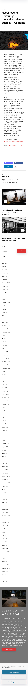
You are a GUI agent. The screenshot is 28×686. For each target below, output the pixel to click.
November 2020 (6, 437)
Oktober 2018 (5, 519)
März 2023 (4, 348)
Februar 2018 (5, 545)
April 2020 (4, 460)
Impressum (4, 660)
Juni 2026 (4, 263)
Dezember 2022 (5, 358)
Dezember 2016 (5, 565)
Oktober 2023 (5, 329)
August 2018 (5, 525)
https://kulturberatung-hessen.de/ (13, 141)
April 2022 (4, 384)
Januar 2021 (5, 430)
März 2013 (4, 581)
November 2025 (6, 283)
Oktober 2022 (5, 365)
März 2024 (4, 315)
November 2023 (6, 325)
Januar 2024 (5, 322)
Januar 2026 (5, 276)
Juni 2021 (4, 414)
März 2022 (4, 388)
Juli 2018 (4, 529)
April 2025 (4, 292)
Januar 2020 (5, 469)
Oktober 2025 (5, 286)
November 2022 (6, 361)
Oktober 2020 (5, 440)
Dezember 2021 (5, 394)
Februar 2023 (5, 351)
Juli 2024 (4, 306)
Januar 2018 (5, 548)
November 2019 (6, 476)
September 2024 (6, 302)
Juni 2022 (4, 378)
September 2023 (6, 332)
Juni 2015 (4, 574)
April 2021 (4, 420)
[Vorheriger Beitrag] (14, 197)
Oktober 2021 (5, 401)
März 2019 (4, 502)
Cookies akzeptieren (14, 672)
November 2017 (6, 555)
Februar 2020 (5, 466)
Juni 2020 (4, 453)
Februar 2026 (5, 273)
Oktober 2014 (5, 578)
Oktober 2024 (5, 299)
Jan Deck (5, 176)
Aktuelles (4, 9)
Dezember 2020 (5, 433)
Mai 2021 (4, 417)
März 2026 (4, 269)
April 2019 (4, 499)
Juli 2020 (4, 450)
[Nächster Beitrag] (14, 225)
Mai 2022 (4, 381)
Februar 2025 (5, 296)
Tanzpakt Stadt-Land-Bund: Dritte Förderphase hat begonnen (12, 212)
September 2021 (6, 404)
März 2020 (4, 463)
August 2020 (5, 447)
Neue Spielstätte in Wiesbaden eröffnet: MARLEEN (13, 239)
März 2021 (4, 424)
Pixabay (20, 145)
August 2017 (5, 558)
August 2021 (5, 407)
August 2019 (5, 486)
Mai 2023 (4, 342)
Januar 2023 (5, 355)
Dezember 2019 (5, 473)
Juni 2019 (4, 492)
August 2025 (5, 289)
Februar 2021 (5, 427)
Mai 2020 (4, 456)
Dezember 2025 (5, 279)
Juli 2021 (4, 410)
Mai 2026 (4, 266)
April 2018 (4, 538)
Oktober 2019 (5, 479)
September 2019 (6, 483)
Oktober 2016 (5, 571)
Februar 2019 (5, 506)
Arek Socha (12, 145)
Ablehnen (14, 677)
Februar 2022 (5, 391)
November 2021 (6, 397)
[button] (8, 163)
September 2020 (6, 443)
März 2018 (4, 542)
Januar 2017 (5, 561)
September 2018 (6, 522)
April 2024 (4, 312)
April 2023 (4, 345)
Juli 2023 (4, 338)
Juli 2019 (4, 489)
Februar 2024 (5, 319)
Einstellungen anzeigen (14, 682)
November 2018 (6, 515)
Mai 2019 (4, 496)
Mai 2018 (4, 535)
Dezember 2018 (5, 512)
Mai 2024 (4, 309)
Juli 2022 (4, 374)
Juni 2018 (4, 532)
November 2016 (6, 568)
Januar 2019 (5, 509)
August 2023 (5, 335)
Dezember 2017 (5, 551)
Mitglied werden (9, 649)
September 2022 (6, 368)
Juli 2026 (4, 260)
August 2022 (5, 371)
